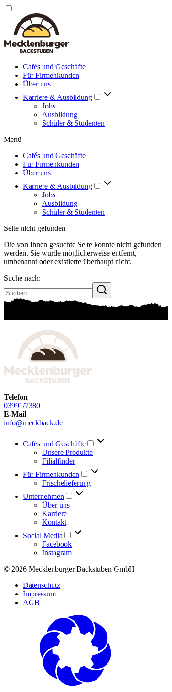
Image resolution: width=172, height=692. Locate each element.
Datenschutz (41, 585)
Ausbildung (59, 114)
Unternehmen (43, 496)
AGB (31, 602)
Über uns (37, 84)
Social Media (43, 535)
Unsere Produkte (67, 452)
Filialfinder (58, 461)
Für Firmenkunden (51, 75)
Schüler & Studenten (73, 123)
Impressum (39, 594)
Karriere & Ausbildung (57, 97)
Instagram (57, 553)
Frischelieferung (66, 483)
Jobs (48, 106)
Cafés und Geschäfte (54, 67)
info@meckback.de (33, 423)
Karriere (54, 513)
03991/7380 (22, 405)
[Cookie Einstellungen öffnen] (75, 684)
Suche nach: (22, 278)
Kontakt (54, 522)
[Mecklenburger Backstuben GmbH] (36, 50)
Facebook (57, 544)
